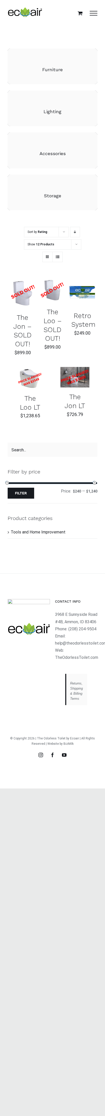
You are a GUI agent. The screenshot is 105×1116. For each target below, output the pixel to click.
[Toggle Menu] (93, 13)
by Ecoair (72, 738)
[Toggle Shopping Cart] (80, 13)
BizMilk (68, 744)
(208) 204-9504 (82, 629)
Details (22, 293)
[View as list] (57, 257)
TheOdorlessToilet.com (76, 657)
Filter (21, 493)
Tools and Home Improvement (38, 532)
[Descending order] (75, 232)
